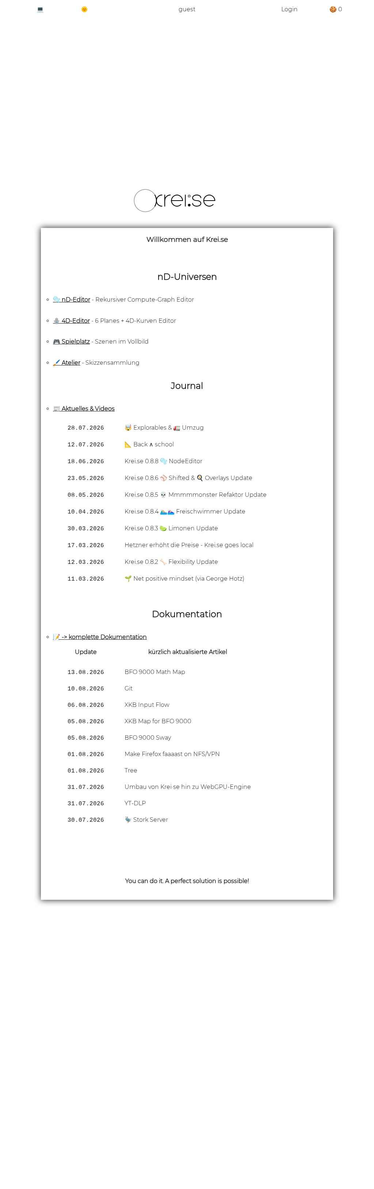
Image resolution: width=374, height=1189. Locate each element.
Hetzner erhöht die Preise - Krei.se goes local (189, 545)
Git (129, 688)
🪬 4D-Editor (71, 320)
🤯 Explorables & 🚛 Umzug (164, 427)
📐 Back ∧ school (149, 444)
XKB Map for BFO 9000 (158, 721)
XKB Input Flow (147, 704)
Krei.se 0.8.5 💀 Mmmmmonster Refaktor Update (196, 494)
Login (289, 9)
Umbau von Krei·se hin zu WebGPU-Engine (188, 786)
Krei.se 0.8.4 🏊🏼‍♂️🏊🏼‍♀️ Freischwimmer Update (185, 511)
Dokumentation (187, 614)
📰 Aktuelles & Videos (84, 408)
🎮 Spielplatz (71, 341)
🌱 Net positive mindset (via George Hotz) (184, 578)
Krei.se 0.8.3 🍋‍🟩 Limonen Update (171, 528)
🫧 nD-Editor (71, 299)
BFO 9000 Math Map (155, 672)
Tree (131, 770)
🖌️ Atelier (66, 362)
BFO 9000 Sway (148, 737)
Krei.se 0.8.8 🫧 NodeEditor (163, 461)
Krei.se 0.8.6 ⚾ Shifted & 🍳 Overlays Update (188, 478)
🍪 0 (335, 9)
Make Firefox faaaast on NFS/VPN (172, 754)
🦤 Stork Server (146, 819)
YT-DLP (135, 803)
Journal (187, 385)
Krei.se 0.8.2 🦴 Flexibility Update (171, 561)
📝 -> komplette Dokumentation (100, 637)
